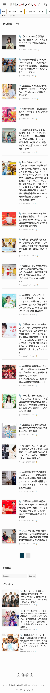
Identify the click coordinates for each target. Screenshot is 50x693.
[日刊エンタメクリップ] (25, 4)
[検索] (31, 675)
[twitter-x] (18, 675)
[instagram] (22, 675)
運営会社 (12, 685)
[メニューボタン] (4, 4)
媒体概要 (20, 685)
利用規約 (27, 685)
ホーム (5, 685)
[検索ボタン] (45, 4)
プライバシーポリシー (39, 685)
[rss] (27, 675)
